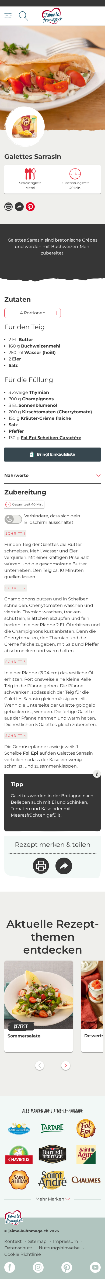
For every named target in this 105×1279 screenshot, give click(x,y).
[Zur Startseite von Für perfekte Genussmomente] (52, 16)
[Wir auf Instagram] (38, 1268)
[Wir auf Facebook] (9, 1268)
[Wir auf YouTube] (95, 1268)
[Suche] (23, 16)
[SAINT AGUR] (86, 1154)
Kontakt (13, 1241)
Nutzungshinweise (60, 1247)
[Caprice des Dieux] (19, 1128)
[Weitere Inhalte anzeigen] (65, 1065)
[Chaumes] (86, 1180)
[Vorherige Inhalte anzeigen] (39, 1065)
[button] (19, 206)
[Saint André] (52, 1179)
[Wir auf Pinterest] (66, 1268)
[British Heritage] (52, 1154)
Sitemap (38, 1241)
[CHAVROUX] (19, 1154)
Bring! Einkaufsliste (56, 454)
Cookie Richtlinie (22, 1254)
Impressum (66, 1241)
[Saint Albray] (19, 1179)
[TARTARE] (52, 1128)
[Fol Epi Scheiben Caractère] (24, 126)
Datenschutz (18, 1247)
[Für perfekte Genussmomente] (13, 1217)
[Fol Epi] (86, 1128)
